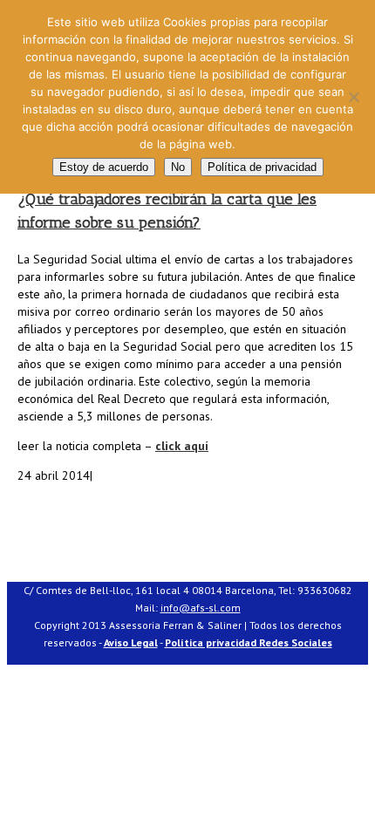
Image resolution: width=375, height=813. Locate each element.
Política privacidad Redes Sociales (248, 642)
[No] (353, 97)
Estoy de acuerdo (103, 167)
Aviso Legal (131, 642)
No (178, 167)
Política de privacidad (262, 167)
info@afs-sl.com (200, 607)
